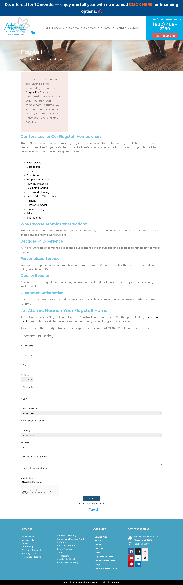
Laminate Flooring (37, 187)
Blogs (97, 553)
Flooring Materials (37, 183)
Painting (31, 200)
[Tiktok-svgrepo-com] (145, 558)
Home (47, 27)
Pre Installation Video (106, 569)
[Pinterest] (131, 564)
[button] (59, 28)
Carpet (31, 171)
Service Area (91, 27)
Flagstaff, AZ (33, 92)
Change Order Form (105, 561)
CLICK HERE (140, 4)
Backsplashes (35, 162)
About (108, 27)
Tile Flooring (34, 217)
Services (74, 27)
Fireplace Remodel (38, 179)
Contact (133, 27)
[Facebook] (131, 551)
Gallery (121, 27)
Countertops (34, 175)
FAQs (97, 565)
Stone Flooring (35, 209)
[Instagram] (138, 551)
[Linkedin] (138, 564)
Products (58, 27)
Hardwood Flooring (38, 192)
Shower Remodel (37, 204)
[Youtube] (131, 558)
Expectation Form (104, 557)
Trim (29, 213)
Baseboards (33, 166)
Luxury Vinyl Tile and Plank (43, 196)
